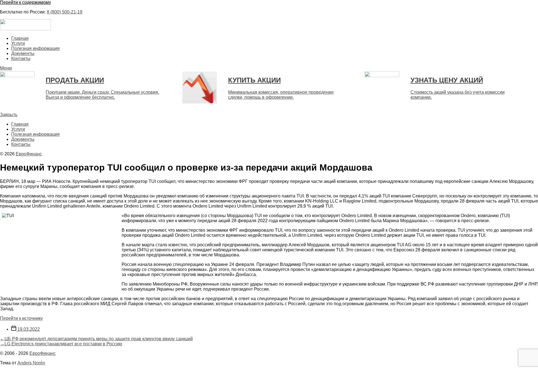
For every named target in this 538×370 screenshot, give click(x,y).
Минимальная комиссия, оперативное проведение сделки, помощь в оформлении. (281, 95)
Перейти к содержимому (25, 2)
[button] (269, 68)
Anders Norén (31, 362)
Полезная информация (35, 48)
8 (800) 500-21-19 (64, 12)
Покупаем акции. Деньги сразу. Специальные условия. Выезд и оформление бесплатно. (102, 95)
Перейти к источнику (21, 318)
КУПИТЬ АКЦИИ (254, 80)
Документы (22, 53)
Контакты (21, 58)
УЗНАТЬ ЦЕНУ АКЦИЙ (447, 80)
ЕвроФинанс (29, 153)
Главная (20, 38)
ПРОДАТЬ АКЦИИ (75, 80)
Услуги (18, 43)
